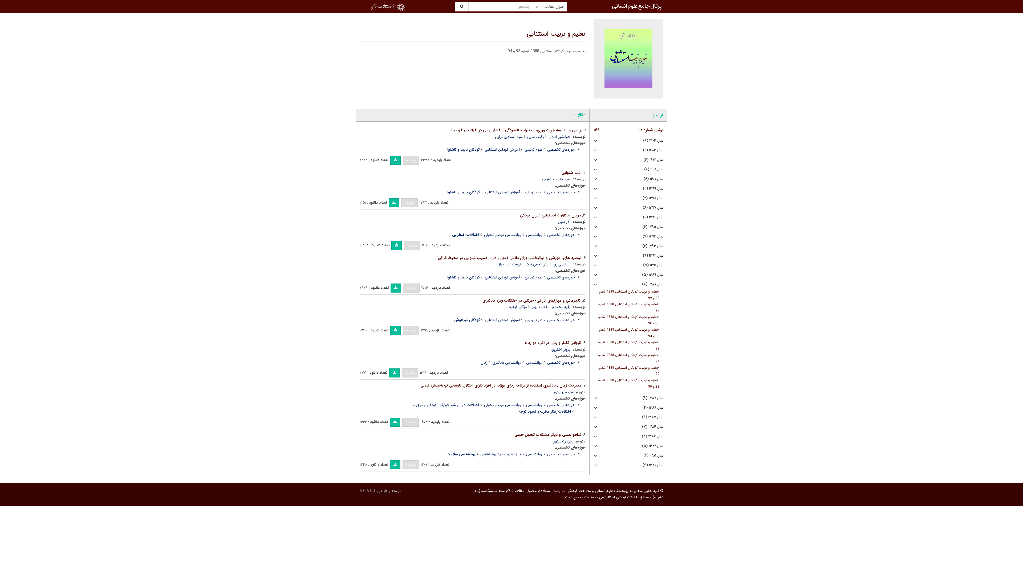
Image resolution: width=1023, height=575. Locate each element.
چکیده (411, 160)
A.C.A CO (367, 491)
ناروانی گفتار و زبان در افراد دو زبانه (552, 343)
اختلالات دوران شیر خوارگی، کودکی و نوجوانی (445, 405)
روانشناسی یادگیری (506, 362)
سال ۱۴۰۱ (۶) (653, 169)
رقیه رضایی (535, 137)
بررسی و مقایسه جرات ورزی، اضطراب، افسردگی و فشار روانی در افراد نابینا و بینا (516, 130)
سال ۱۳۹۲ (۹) (653, 255)
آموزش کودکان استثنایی (502, 150)
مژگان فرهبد (518, 307)
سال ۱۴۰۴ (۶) (653, 140)
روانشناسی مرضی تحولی (502, 235)
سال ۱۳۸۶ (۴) (652, 407)
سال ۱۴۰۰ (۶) (653, 179)
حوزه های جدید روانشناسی (500, 454)
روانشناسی (534, 235)
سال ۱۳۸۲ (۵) (652, 446)
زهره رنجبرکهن (563, 441)
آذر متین (564, 222)
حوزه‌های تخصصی (561, 150)
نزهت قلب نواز (510, 264)
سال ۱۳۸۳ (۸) (652, 436)
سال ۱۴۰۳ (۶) (653, 150)
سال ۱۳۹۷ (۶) (653, 208)
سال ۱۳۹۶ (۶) (653, 217)
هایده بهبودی (564, 392)
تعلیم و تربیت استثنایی (556, 34)
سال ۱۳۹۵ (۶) (652, 227)
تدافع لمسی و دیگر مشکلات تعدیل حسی (547, 435)
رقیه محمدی (561, 307)
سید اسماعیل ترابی (509, 137)
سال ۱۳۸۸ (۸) (652, 284)
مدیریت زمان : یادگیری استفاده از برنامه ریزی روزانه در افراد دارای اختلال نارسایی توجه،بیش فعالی (500, 385)
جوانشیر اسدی (559, 137)
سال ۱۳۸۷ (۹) (652, 398)
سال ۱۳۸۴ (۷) (652, 427)
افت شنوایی (571, 173)
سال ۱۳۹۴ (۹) (653, 236)
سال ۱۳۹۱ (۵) (653, 265)
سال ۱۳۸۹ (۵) (652, 275)
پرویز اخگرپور (560, 349)
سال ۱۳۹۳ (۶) (652, 246)
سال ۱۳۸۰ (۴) (653, 465)
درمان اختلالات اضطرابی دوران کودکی (550, 215)
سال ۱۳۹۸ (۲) (653, 198)
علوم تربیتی (533, 150)
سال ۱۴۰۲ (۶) (653, 160)
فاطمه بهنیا (539, 307)
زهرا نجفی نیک (537, 264)
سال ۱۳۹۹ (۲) (653, 188)
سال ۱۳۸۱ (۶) (653, 455)
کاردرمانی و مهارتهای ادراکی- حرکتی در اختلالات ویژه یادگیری (531, 300)
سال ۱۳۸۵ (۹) (652, 417)
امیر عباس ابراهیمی (556, 179)
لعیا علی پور (561, 264)
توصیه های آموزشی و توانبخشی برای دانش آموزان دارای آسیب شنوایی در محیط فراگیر (509, 258)
